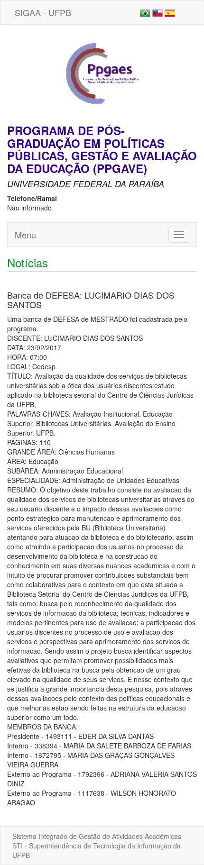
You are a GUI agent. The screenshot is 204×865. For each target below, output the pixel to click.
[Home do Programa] (102, 73)
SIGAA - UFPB (43, 12)
